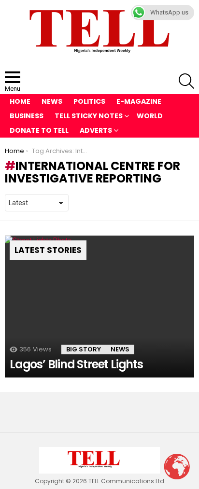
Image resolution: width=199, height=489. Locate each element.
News (52, 101)
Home (20, 101)
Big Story (83, 349)
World (150, 116)
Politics (89, 101)
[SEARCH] (186, 81)
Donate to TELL (39, 130)
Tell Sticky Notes (89, 116)
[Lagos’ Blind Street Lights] (99, 306)
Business (26, 116)
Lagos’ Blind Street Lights (76, 364)
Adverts (96, 130)
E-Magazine (138, 101)
